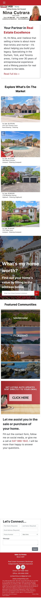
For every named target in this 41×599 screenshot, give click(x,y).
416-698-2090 (23, 573)
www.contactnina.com (20, 579)
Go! (37, 293)
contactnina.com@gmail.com (20, 576)
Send (35, 549)
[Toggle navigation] (4, 3)
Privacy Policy (35, 594)
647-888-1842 (20, 441)
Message (6, 538)
